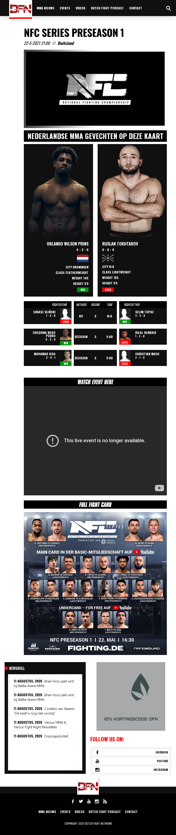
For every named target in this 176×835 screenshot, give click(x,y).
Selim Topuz (144, 311)
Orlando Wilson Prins (67, 244)
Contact (135, 7)
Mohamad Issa (44, 353)
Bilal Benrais (145, 332)
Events (65, 7)
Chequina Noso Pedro (44, 334)
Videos (80, 7)
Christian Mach (147, 353)
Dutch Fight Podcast (107, 7)
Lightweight (121, 272)
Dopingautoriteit (56, 736)
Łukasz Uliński (44, 311)
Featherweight (77, 272)
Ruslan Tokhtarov (120, 244)
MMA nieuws (45, 7)
